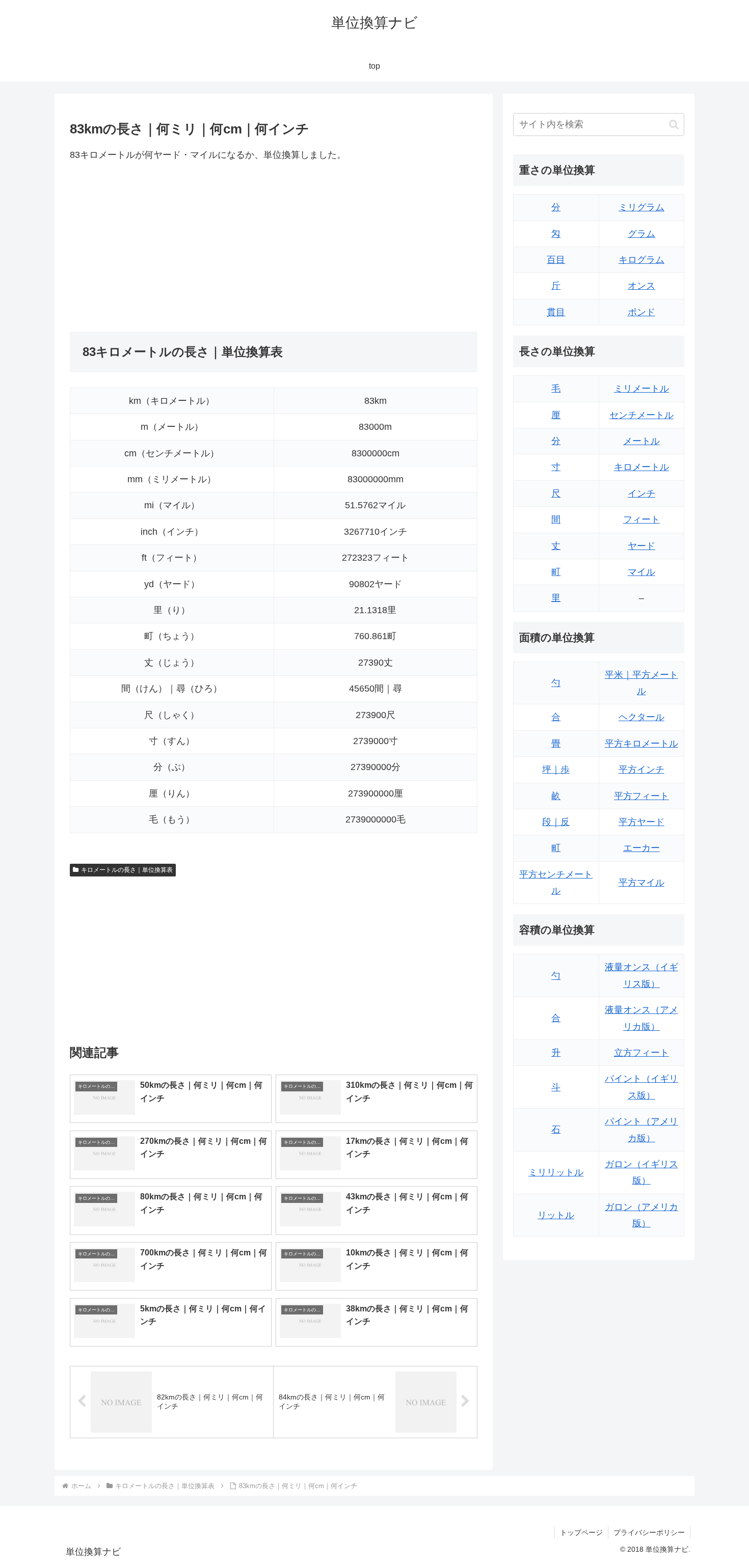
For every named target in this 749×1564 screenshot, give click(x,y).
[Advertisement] (171, 247)
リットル (556, 1215)
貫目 (556, 312)
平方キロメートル (641, 743)
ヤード (641, 546)
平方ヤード (641, 822)
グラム (641, 234)
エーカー (641, 848)
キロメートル (641, 467)
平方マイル (641, 882)
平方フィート (641, 796)
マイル (641, 572)
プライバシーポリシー (649, 1532)
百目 (556, 260)
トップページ (581, 1532)
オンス (641, 286)
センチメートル (641, 415)
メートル (641, 441)
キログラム (641, 260)
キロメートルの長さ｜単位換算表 (127, 869)
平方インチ (641, 769)
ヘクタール (641, 717)
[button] (674, 124)
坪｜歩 (556, 769)
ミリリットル (555, 1172)
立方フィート (641, 1053)
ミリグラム (641, 207)
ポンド (641, 312)
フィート (641, 519)
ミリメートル (641, 388)
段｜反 (556, 822)
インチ (641, 493)
